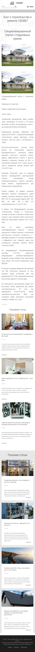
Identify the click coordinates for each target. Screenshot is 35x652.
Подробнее (4, 354)
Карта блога (24, 647)
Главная (10, 647)
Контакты (16, 647)
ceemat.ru (17, 639)
